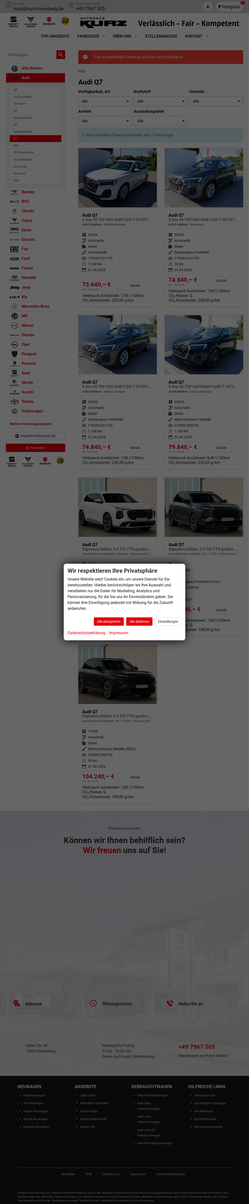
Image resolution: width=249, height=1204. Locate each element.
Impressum (118, 633)
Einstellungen (168, 621)
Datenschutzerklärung (86, 633)
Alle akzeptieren (109, 621)
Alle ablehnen (139, 621)
